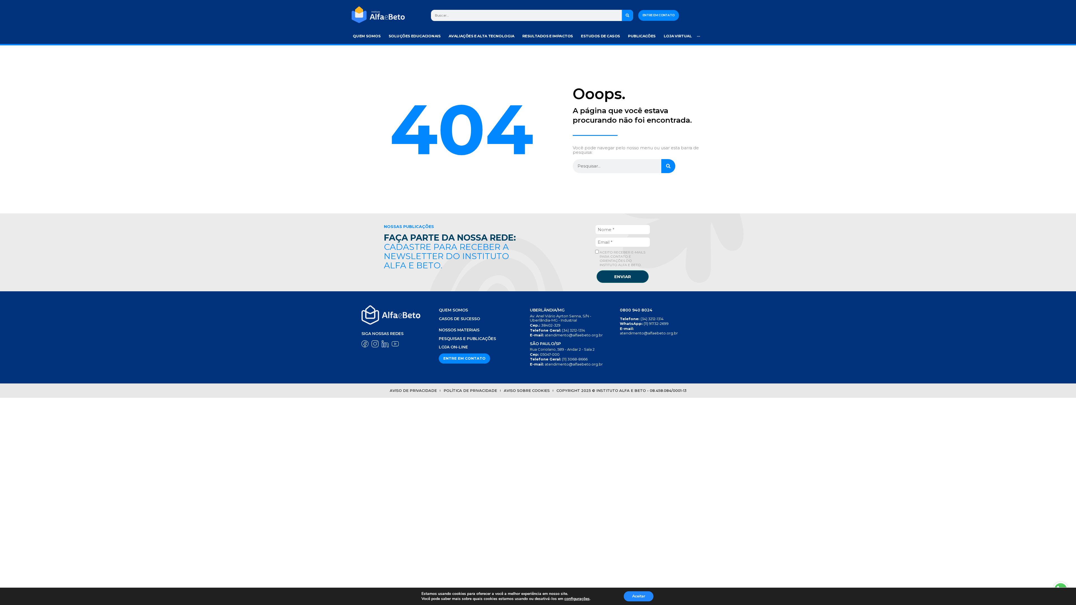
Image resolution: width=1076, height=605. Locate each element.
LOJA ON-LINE (453, 347)
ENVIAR (622, 276)
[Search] (627, 15)
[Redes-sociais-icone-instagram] (375, 343)
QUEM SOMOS (453, 310)
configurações (577, 598)
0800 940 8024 (636, 310)
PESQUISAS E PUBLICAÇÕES (467, 338)
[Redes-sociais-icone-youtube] (395, 343)
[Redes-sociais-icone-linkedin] (385, 343)
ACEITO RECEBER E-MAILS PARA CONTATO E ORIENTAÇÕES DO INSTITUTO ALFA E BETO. (622, 258)
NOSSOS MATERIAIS (459, 329)
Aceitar (638, 596)
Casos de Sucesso (459, 318)
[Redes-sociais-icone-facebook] (364, 343)
